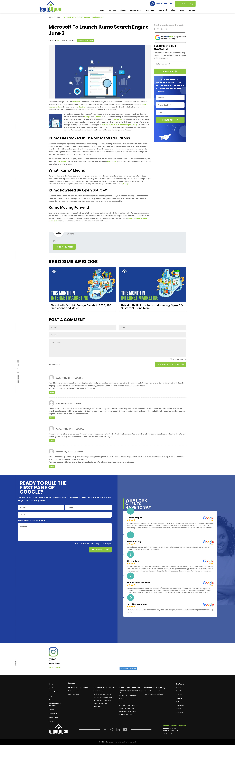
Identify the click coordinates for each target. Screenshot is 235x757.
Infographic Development (102, 700)
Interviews (179, 712)
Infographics (180, 705)
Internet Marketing (85, 40)
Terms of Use (53, 717)
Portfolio (178, 687)
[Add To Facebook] (18, 372)
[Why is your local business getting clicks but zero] (172, 656)
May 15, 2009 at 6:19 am (73, 452)
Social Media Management (128, 711)
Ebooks (178, 709)
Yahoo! (98, 116)
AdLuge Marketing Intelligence (154, 694)
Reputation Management (127, 705)
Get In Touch (98, 549)
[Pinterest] (166, 29)
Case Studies (180, 691)
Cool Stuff (162, 10)
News (182, 10)
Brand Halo (97, 707)
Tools (177, 702)
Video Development (100, 703)
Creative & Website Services (105, 688)
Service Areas (135, 10)
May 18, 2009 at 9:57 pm (75, 429)
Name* (23, 507)
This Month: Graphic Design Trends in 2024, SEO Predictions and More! (81, 307)
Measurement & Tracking (154, 688)
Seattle (82, 107)
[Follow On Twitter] (158, 29)
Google (87, 116)
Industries (179, 694)
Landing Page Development (103, 694)
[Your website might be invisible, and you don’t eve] (84, 656)
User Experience (73, 694)
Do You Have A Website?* (28, 521)
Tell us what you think (168, 364)
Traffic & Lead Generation (129, 688)
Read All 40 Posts (64, 247)
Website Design (99, 691)
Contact (192, 10)
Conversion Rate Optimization (104, 697)
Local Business (124, 702)
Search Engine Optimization (128, 696)
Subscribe (168, 71)
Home (102, 10)
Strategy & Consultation (78, 688)
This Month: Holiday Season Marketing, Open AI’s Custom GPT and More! (152, 307)
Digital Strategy (73, 691)
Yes (41, 521)
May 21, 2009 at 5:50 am (74, 378)
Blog (173, 10)
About (123, 10)
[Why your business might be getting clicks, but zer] (142, 656)
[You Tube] (18, 361)
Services (112, 10)
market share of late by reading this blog (119, 124)
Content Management (126, 708)
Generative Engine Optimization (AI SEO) (130, 692)
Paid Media (122, 699)
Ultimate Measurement (152, 691)
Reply (52, 392)
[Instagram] (18, 369)
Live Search (117, 119)
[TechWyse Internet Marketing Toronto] (50, 7)
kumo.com (111, 161)
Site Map (52, 721)
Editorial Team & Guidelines (55, 704)
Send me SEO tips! (179, 359)
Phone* (71, 507)
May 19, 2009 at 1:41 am (72, 403)
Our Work (150, 10)
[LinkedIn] (18, 365)
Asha (59, 40)
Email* (22, 515)
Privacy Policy (53, 713)
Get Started (168, 120)
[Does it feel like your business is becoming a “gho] (113, 656)
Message (23, 526)
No (47, 521)
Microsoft (76, 101)
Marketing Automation (126, 714)
